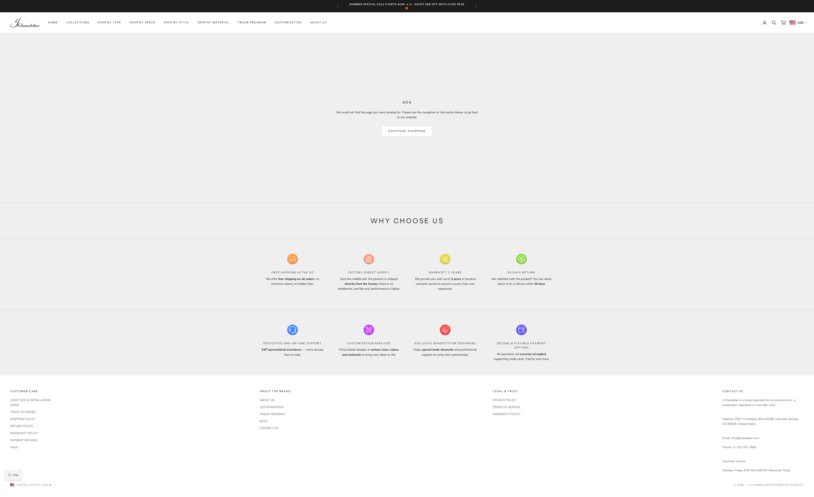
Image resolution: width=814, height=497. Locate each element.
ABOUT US (318, 22)
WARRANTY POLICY (24, 433)
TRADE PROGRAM (252, 22)
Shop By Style (176, 22)
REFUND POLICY (21, 426)
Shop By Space (142, 22)
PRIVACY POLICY (504, 400)
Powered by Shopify (787, 484)
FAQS (14, 447)
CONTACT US (269, 428)
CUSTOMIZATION (288, 22)
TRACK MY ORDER (23, 412)
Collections (78, 22)
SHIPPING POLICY (22, 419)
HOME (53, 22)
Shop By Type (109, 22)
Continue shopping (407, 131)
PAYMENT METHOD (23, 440)
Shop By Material (214, 22)
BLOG (264, 421)
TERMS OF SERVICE (506, 407)
